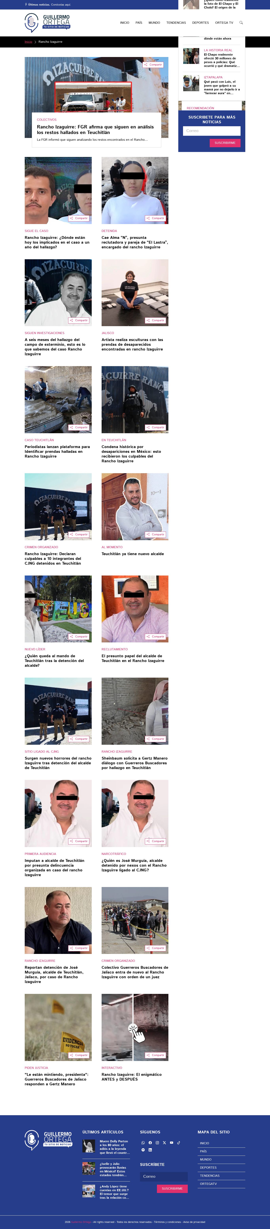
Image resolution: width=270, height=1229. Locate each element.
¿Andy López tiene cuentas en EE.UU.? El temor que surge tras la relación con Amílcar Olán (114, 1192)
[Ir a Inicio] (47, 23)
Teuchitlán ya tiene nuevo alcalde (133, 554)
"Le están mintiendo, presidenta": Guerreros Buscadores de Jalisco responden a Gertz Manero (57, 1079)
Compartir (155, 65)
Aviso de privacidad (194, 1222)
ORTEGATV (208, 1184)
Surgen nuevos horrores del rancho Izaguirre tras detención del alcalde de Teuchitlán (58, 763)
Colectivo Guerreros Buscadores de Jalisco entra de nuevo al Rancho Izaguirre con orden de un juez (135, 972)
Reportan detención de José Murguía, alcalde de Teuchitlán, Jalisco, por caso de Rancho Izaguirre (54, 974)
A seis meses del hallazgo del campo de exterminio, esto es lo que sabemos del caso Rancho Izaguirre (55, 347)
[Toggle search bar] (241, 23)
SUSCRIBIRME (225, 143)
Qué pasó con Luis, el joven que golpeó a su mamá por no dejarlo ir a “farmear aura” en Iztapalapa (222, 87)
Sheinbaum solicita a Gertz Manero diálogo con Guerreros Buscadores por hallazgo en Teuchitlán (135, 763)
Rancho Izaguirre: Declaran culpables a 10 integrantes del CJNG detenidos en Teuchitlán (53, 559)
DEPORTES (200, 23)
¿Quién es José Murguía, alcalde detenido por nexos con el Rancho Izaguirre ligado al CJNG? (134, 866)
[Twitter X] (164, 1143)
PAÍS (139, 23)
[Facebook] (150, 1143)
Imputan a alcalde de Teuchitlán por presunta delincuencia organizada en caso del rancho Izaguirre (54, 868)
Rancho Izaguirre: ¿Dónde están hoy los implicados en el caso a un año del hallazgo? (57, 243)
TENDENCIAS (176, 23)
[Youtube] (171, 1143)
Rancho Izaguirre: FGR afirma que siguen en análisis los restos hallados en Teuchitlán (95, 130)
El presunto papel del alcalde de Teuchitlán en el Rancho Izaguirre (133, 659)
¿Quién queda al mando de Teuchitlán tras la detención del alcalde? (54, 661)
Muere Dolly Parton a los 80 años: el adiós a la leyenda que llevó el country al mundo (114, 1147)
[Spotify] (143, 1150)
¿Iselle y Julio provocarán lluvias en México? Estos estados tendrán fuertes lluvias (113, 1169)
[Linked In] (150, 1150)
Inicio (28, 42)
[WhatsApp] (143, 1143)
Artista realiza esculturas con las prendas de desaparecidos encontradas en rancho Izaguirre (132, 345)
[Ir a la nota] (58, 190)
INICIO (124, 23)
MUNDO (154, 23)
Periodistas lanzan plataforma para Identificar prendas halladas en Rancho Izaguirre (57, 452)
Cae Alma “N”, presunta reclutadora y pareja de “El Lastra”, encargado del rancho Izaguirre (135, 243)
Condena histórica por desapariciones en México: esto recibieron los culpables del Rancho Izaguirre (131, 454)
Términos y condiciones (167, 1222)
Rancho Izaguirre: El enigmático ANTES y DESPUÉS (132, 1077)
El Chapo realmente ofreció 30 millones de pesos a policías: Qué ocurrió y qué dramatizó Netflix (221, 60)
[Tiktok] (179, 1143)
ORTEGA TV (224, 23)
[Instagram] (157, 1143)
